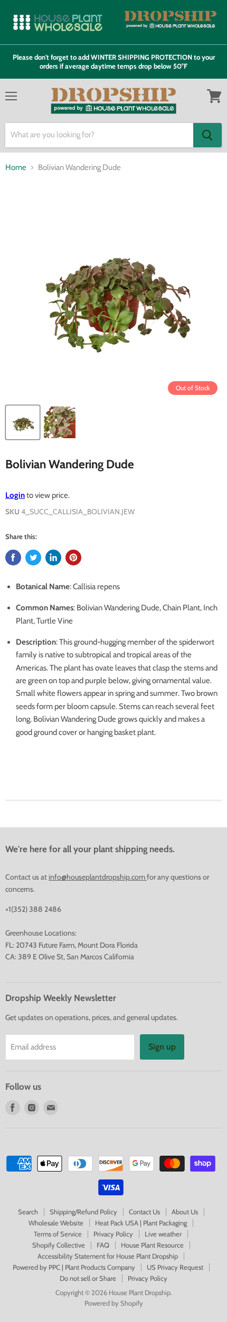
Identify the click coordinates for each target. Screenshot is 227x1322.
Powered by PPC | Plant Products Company (74, 1267)
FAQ (103, 1245)
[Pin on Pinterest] (73, 557)
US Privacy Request (175, 1267)
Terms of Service (58, 1234)
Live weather (163, 1234)
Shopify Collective (58, 1245)
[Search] (207, 135)
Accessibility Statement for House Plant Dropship (107, 1256)
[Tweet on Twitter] (33, 557)
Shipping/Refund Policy (83, 1211)
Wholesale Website (56, 1223)
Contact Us (144, 1211)
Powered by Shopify (113, 1303)
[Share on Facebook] (13, 557)
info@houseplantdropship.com (98, 877)
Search (28, 1211)
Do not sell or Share (88, 1278)
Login (15, 495)
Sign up (162, 1047)
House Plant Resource (152, 1245)
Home (15, 167)
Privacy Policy (113, 1234)
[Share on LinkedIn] (53, 557)
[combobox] (99, 135)
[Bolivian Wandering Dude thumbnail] (23, 422)
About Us (185, 1211)
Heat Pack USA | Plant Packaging (141, 1223)
